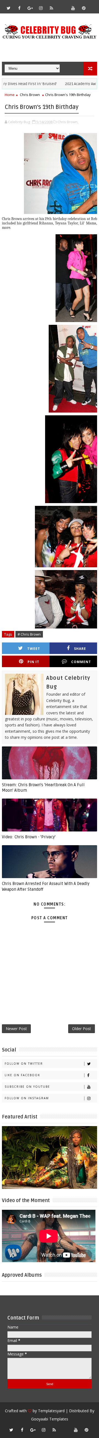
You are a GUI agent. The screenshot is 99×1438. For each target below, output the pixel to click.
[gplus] (30, 8)
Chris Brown (30, 94)
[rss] (51, 8)
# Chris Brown (29, 634)
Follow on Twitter (24, 1063)
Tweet (33, 648)
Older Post (81, 1028)
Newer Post (16, 1028)
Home (10, 94)
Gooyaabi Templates (49, 1419)
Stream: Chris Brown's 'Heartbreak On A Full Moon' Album (43, 787)
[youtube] (73, 8)
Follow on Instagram (27, 1098)
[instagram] (41, 8)
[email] (62, 5)
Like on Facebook (22, 1075)
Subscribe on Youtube (27, 1087)
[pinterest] (83, 8)
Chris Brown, (67, 121)
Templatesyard (51, 1410)
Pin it (33, 661)
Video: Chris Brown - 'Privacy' (29, 836)
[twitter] (8, 8)
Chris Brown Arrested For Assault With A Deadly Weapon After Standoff (45, 886)
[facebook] (19, 8)
